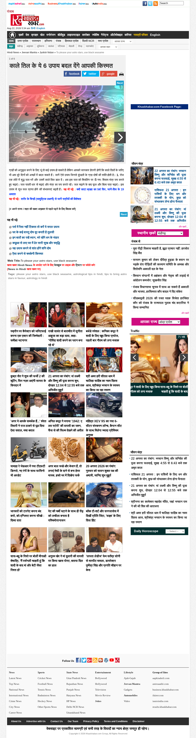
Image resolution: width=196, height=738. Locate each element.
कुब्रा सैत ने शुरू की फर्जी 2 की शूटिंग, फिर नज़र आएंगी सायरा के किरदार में (28, 381)
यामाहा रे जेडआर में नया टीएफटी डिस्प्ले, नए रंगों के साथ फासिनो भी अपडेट (28, 471)
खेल (42, 34)
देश (27, 34)
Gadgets (128, 689)
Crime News (15, 701)
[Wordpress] (106, 661)
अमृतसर (29, 46)
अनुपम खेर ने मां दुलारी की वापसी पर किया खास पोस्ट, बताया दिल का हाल (66, 561)
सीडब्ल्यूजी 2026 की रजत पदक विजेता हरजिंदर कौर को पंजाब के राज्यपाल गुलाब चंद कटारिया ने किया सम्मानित (161, 303)
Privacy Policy (91, 721)
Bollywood (101, 678)
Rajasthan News (74, 683)
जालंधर (51, 46)
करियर (128, 34)
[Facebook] (78, 661)
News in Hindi (17, 269)
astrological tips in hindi (88, 274)
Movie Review (102, 695)
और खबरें (185, 313)
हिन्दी (33, 28)
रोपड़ (80, 46)
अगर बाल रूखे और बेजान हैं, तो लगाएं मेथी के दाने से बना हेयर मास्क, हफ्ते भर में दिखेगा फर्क (65, 471)
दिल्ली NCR (88, 40)
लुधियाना (40, 46)
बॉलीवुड (61, 34)
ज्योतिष (95, 34)
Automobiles (130, 695)
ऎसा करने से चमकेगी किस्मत (27, 253)
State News (72, 672)
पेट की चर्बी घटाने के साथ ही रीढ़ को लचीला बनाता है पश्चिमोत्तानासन (65, 516)
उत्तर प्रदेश (22, 40)
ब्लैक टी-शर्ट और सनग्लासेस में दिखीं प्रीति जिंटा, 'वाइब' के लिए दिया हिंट (103, 516)
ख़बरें (21, 34)
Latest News (15, 678)
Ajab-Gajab (130, 678)
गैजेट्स (104, 34)
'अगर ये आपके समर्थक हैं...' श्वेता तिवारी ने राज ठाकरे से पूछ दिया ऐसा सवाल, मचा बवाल (28, 426)
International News (19, 695)
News (12, 672)
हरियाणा (48, 40)
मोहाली (71, 46)
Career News (15, 712)
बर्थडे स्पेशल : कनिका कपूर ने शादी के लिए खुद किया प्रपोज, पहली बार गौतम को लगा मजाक (102, 336)
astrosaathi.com (161, 683)
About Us (16, 721)
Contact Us (57, 721)
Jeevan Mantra (132, 683)
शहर (11, 46)
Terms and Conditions (116, 721)
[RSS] (95, 661)
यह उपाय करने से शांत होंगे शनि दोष (31, 248)
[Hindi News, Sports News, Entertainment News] (12, 35)
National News (16, 689)
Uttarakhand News (75, 712)
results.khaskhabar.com (164, 706)
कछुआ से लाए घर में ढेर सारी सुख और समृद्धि (36, 243)
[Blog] (100, 661)
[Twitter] (84, 661)
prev (135, 357)
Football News (45, 683)
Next (120, 82)
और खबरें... (183, 226)
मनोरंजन (51, 34)
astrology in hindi (37, 278)
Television (100, 689)
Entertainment (103, 672)
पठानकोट (90, 46)
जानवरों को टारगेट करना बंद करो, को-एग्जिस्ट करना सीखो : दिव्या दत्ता (27, 516)
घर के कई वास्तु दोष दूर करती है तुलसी (33, 232)
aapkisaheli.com (161, 678)
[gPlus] (89, 661)
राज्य (11, 41)
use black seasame (59, 274)
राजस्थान (36, 40)
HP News (71, 701)
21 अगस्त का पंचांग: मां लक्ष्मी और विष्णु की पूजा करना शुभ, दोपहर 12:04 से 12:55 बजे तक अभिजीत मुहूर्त (159, 490)
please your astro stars (30, 274)
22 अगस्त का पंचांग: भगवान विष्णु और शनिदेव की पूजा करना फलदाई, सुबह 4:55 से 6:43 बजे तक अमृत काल (159, 463)
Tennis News (44, 689)
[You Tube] (111, 661)
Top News (14, 683)
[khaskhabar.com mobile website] (117, 661)
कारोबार (86, 34)
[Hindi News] (27, 25)
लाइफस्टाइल (73, 34)
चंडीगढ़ (20, 46)
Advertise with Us (36, 721)
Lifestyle (128, 672)
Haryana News (73, 695)
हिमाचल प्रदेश (71, 40)
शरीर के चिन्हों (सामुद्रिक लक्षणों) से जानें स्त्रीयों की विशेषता (50, 198)
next (184, 357)
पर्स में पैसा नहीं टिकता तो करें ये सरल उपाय (35, 226)
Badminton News (47, 695)
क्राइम (34, 34)
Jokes (98, 701)
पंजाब (58, 40)
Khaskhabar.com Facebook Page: (159, 106)
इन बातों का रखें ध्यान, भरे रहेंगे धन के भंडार (35, 237)
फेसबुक (57, 265)
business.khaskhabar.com (166, 689)
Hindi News (13, 52)
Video (127, 701)
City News (14, 706)
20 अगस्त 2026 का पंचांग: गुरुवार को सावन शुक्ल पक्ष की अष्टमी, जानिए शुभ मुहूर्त (102, 471)
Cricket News (44, 678)
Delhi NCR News (75, 706)
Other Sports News (47, 706)
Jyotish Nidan (47, 52)
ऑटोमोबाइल (116, 34)
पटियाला (61, 46)
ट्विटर (79, 265)
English (41, 28)
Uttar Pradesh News (76, 678)
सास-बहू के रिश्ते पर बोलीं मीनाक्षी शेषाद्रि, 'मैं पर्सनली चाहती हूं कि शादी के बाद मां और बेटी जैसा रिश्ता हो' (159, 389)
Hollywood (101, 683)
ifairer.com (158, 695)
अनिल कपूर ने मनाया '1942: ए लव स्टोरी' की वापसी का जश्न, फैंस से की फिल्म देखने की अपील (65, 426)
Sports (41, 672)
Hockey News (45, 701)
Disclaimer (139, 721)
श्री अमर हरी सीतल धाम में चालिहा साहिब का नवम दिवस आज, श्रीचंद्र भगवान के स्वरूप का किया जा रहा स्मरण (159, 517)
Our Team (73, 721)
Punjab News (73, 689)
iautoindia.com (160, 701)
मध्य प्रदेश (103, 40)
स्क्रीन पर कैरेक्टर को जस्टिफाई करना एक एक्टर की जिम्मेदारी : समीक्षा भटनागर (28, 336)
